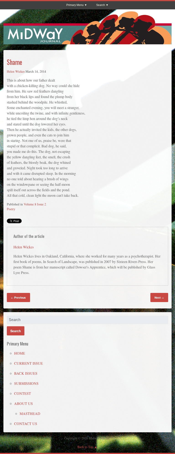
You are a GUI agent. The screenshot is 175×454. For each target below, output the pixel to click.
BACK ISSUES (25, 373)
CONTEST (22, 393)
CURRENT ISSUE (28, 363)
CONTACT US (25, 423)
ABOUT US (23, 403)
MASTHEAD (30, 413)
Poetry (11, 209)
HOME (19, 353)
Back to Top (85, 447)
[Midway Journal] (87, 42)
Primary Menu (75, 5)
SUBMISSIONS (26, 383)
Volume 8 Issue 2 (35, 204)
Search (100, 5)
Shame (14, 62)
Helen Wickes (16, 71)
